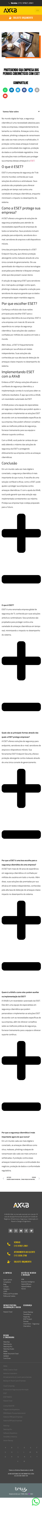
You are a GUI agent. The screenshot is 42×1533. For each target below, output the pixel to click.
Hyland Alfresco (26, 1284)
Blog (4, 1284)
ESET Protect (27, 1319)
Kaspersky (26, 1316)
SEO (31, 1494)
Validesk (6, 1355)
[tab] (21, 574)
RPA (22, 1279)
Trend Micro (27, 1314)
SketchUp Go (7, 1344)
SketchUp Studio (8, 1348)
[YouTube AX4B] (21, 1231)
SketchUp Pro (7, 1346)
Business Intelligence (28, 1281)
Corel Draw (7, 1358)
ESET (32, 161)
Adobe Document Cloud (10, 1353)
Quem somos (7, 1279)
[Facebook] (26, 1231)
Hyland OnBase (26, 1286)
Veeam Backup (28, 1312)
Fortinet (25, 1321)
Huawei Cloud (7, 1311)
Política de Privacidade (10, 1293)
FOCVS (23, 1288)
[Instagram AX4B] (16, 1231)
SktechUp (6, 1341)
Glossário (6, 1289)
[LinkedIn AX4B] (11, 1231)
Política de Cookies (9, 1296)
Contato (6, 1286)
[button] (5, 90)
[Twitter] (31, 1231)
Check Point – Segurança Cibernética (31, 1325)
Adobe (5, 1351)
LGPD (5, 1291)
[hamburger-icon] (37, 10)
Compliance (7, 1282)
